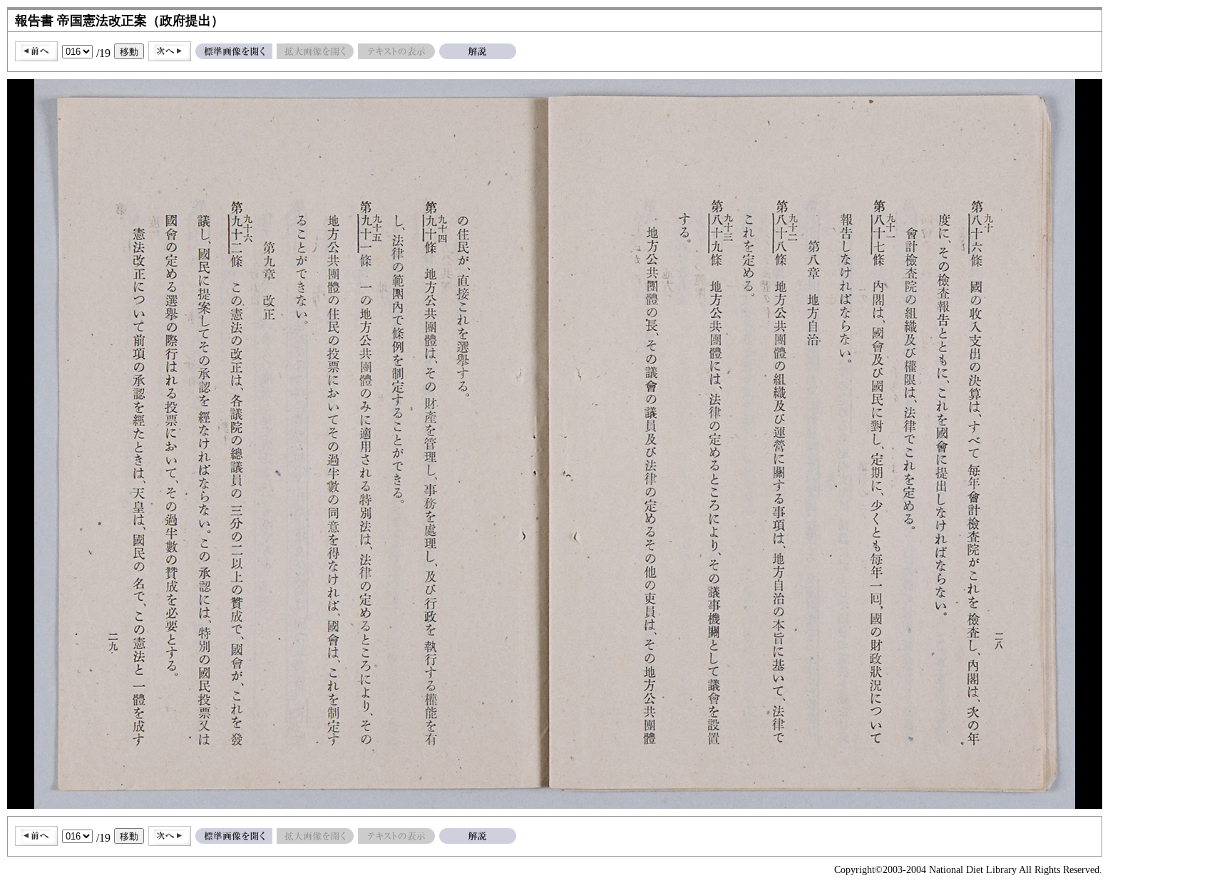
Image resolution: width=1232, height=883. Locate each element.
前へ (36, 51)
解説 (477, 51)
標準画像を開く (233, 51)
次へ (169, 51)
